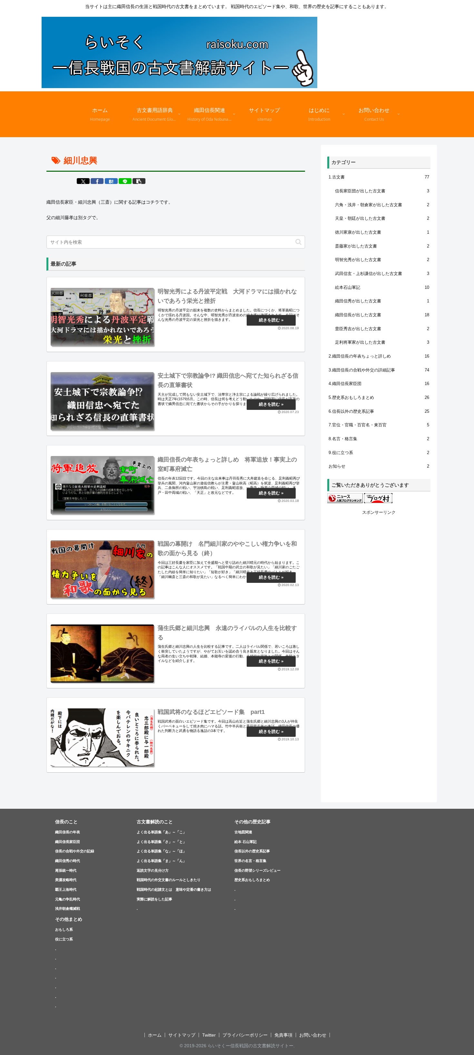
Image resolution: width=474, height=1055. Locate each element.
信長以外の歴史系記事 (252, 851)
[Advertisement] (379, 613)
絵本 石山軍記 (245, 842)
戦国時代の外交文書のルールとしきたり (169, 880)
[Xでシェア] (83, 181)
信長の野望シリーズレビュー (257, 870)
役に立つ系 (64, 939)
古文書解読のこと (155, 821)
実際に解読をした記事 (154, 899)
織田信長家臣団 (67, 842)
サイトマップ (181, 1035)
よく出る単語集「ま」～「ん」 (161, 861)
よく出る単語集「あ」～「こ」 (161, 832)
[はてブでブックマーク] (111, 181)
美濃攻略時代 (65, 880)
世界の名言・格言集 (250, 861)
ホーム (155, 1035)
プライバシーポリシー (245, 1035)
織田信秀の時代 (67, 861)
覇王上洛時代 (65, 889)
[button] (139, 181)
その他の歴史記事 (252, 821)
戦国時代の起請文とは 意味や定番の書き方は (174, 889)
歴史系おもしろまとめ (252, 880)
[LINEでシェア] (125, 181)
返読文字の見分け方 (153, 870)
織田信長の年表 (67, 832)
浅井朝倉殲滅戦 (67, 908)
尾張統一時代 (65, 870)
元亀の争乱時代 (67, 899)
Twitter (209, 1035)
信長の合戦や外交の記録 (74, 851)
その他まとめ (68, 919)
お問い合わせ (312, 1035)
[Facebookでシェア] (97, 181)
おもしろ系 (64, 929)
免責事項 (283, 1035)
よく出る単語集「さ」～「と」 (161, 842)
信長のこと (66, 821)
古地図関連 (243, 832)
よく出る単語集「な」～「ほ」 (161, 851)
